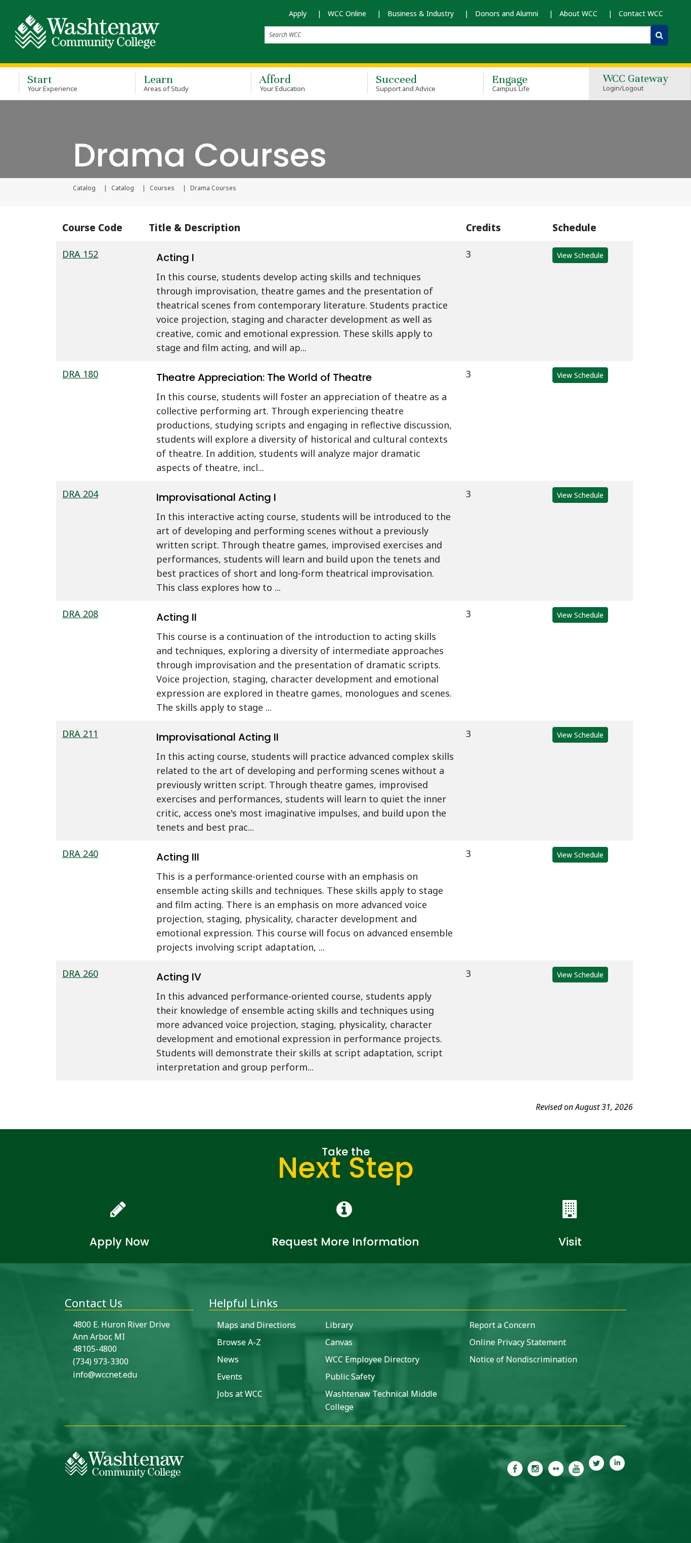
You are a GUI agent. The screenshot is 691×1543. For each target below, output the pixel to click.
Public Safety (350, 1376)
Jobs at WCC (240, 1393)
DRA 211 (80, 733)
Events (229, 1376)
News (228, 1359)
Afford (282, 82)
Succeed (406, 82)
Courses (162, 188)
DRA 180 (80, 374)
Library (339, 1325)
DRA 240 (80, 853)
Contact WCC (641, 13)
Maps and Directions (256, 1325)
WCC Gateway (635, 83)
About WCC (578, 13)
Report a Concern (502, 1325)
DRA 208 (80, 614)
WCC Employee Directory (372, 1359)
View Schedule (580, 255)
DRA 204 (80, 494)
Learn (166, 82)
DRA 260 (80, 973)
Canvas (339, 1342)
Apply (298, 13)
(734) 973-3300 (100, 1361)
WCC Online (347, 13)
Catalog (84, 188)
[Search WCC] (659, 35)
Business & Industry (420, 13)
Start (52, 82)
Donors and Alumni (506, 13)
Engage (511, 82)
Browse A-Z (239, 1342)
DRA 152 (80, 254)
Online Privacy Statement (517, 1342)
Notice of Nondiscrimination (523, 1359)
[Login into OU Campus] (6, 1534)
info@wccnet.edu (105, 1374)
